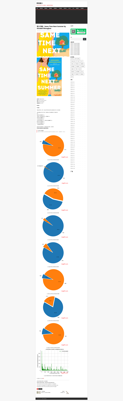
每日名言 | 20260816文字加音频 (75, 53)
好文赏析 (60, 8)
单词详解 (55, 8)
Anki (73, 8)
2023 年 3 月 (72, 159)
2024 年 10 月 (73, 123)
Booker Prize (73, 61)
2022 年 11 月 (73, 166)
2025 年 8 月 (72, 104)
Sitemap (45, 398)
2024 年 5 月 (72, 132)
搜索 (71, 37)
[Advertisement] (61, 17)
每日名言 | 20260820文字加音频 (75, 48)
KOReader (77, 63)
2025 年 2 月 (72, 115)
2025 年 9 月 (72, 102)
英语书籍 (41, 8)
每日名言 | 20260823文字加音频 (75, 44)
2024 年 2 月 (72, 138)
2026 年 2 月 (72, 93)
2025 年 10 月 (73, 100)
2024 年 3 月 (72, 136)
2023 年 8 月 (72, 149)
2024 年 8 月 (72, 127)
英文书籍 (48, 30)
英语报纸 (50, 8)
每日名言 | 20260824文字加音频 (75, 43)
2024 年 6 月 (72, 130)
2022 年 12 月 (73, 164)
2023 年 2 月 (72, 160)
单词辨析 (77, 66)
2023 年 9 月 (72, 147)
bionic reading (77, 58)
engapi (44, 30)
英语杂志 (45, 8)
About (43, 398)
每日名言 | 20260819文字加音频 (75, 49)
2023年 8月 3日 (40, 30)
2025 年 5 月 (72, 110)
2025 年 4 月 (72, 112)
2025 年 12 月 (73, 97)
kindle (72, 63)
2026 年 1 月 (72, 95)
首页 (37, 8)
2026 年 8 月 (72, 82)
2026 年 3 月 (72, 91)
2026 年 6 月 (72, 85)
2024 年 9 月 (72, 125)
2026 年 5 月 (72, 87)
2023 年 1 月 (72, 162)
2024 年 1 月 (72, 140)
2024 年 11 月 (73, 121)
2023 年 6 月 (72, 153)
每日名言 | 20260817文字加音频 (75, 52)
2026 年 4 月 (72, 89)
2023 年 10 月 (73, 145)
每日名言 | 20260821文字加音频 (75, 47)
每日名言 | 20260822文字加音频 (75, 45)
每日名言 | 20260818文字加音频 (75, 50)
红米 (82, 71)
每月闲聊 (82, 8)
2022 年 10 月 (73, 168)
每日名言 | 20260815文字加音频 (75, 54)
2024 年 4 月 (72, 134)
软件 (72, 76)
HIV (81, 61)
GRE (78, 61)
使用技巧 (77, 8)
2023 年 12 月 (73, 142)
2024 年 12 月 (73, 119)
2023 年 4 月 (72, 157)
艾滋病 (72, 74)
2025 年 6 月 (72, 108)
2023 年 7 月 (72, 151)
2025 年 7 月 (72, 106)
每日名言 (65, 8)
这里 (43, 378)
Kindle (69, 8)
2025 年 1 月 (72, 117)
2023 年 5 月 (72, 155)
